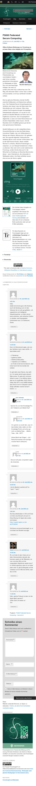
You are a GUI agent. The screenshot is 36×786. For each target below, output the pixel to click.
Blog (15, 19)
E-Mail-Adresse (11, 673)
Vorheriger (6, 29)
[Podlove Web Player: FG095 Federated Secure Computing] (18, 182)
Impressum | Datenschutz (19, 23)
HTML (14, 250)
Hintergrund (6, 23)
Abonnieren (22, 19)
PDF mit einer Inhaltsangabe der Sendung (20, 216)
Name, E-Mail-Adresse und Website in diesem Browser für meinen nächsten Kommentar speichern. (18, 691)
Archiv (30, 19)
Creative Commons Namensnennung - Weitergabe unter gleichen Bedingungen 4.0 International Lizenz (18, 771)
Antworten (14, 327)
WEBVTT (19, 250)
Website (8, 683)
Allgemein (30, 274)
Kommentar (10, 639)
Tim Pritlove (20, 274)
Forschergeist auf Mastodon (11, 780)
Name (9, 664)
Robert (12, 550)
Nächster (29, 29)
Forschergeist (7, 19)
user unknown (20, 397)
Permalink (30, 276)
